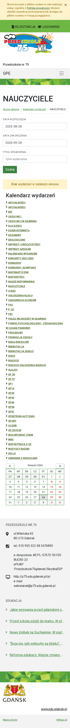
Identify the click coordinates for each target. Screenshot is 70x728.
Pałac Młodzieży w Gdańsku (27, 318)
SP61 (11, 411)
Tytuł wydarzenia (14, 152)
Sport (12, 420)
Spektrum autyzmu (21, 416)
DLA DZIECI (15, 225)
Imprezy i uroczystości (24, 244)
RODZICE (13, 360)
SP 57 (11, 379)
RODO (11, 355)
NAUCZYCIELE (16, 286)
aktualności (16, 207)
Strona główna (11, 109)
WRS (10, 439)
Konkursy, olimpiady (22, 267)
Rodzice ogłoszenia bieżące (27, 365)
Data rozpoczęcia (14, 119)
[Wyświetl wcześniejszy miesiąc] (10, 466)
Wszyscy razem (18, 448)
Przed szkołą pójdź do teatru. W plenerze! (37, 621)
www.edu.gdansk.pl (54, 709)
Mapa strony (10, 719)
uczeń (12, 425)
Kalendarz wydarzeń (34, 109)
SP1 (10, 383)
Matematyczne (18, 272)
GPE (6, 73)
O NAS (12, 290)
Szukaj (9, 169)
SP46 (11, 402)
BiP (10, 211)
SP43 (11, 397)
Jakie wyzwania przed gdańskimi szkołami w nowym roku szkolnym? (37, 610)
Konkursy (14, 263)
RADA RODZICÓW (18, 341)
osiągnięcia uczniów (22, 300)
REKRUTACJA (16, 346)
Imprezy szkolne (19, 249)
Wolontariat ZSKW (20, 434)
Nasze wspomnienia (21, 281)
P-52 (11, 309)
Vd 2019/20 (14, 430)
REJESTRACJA (25, 27)
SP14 (11, 388)
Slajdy (13, 369)
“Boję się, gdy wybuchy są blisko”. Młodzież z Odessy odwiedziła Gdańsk (37, 644)
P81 (10, 314)
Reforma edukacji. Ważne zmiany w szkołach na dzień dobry (37, 655)
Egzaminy (14, 235)
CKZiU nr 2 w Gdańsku (22, 221)
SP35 (11, 393)
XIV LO (12, 453)
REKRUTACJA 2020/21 (21, 351)
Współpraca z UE (19, 444)
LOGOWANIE (51, 27)
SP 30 (11, 374)
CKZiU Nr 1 (15, 216)
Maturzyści (16, 276)
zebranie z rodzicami (22, 458)
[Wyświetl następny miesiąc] (60, 466)
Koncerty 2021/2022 (20, 258)
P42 (10, 304)
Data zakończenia (15, 135)
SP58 (11, 407)
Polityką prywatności (38, 8)
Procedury (15, 332)
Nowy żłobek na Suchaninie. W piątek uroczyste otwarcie (37, 632)
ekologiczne (16, 239)
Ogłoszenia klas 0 (20, 295)
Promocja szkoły (20, 337)
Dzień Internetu (19, 230)
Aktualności (16, 202)
